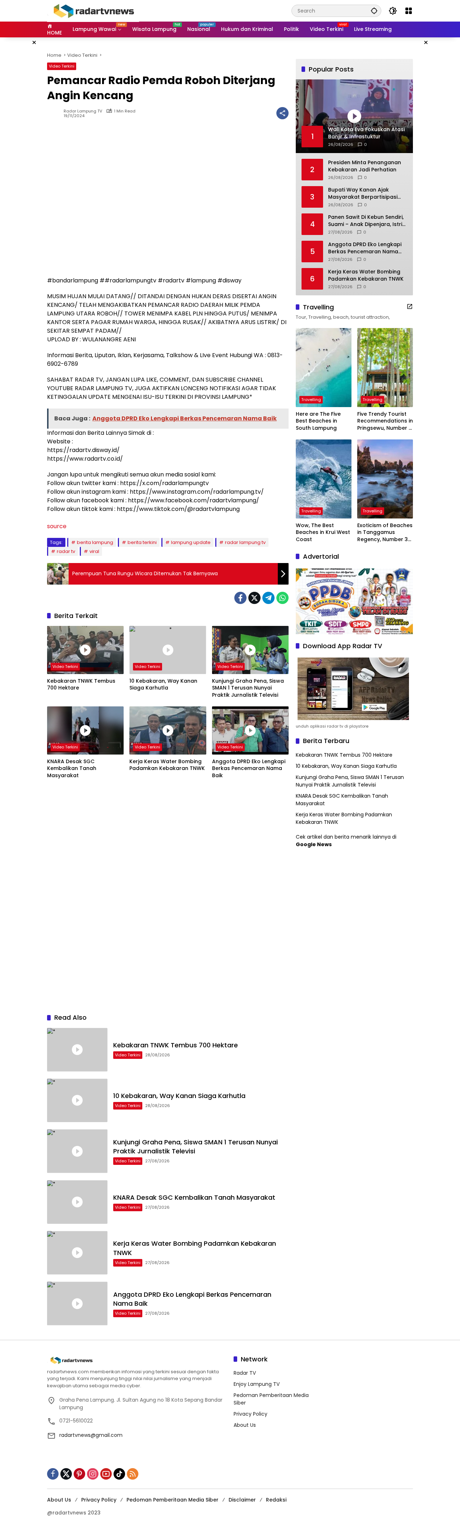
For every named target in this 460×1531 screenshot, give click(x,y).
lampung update (191, 542)
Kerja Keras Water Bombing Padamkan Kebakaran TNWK (167, 765)
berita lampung (95, 542)
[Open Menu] (408, 10)
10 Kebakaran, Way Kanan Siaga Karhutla (163, 685)
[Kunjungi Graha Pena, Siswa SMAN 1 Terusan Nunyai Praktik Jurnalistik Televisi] (250, 650)
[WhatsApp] (282, 598)
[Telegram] (268, 598)
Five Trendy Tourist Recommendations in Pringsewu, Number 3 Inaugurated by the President (385, 421)
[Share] (282, 113)
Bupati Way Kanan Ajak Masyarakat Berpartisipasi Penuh (362, 193)
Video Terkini (61, 66)
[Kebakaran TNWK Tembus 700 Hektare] (85, 650)
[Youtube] (106, 1474)
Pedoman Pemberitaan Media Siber (172, 1499)
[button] (374, 11)
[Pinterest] (79, 1474)
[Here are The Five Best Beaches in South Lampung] (323, 367)
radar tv (66, 551)
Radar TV (245, 1372)
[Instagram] (92, 1474)
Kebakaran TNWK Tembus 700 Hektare (81, 685)
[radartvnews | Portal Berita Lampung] (93, 10)
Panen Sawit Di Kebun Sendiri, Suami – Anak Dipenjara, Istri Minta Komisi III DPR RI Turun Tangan (366, 221)
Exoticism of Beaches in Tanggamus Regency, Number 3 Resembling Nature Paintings (385, 532)
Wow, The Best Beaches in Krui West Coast (323, 532)
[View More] (409, 306)
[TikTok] (119, 1474)
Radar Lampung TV (83, 111)
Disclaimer (242, 1499)
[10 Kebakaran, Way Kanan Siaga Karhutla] (167, 650)
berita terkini (142, 542)
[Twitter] (254, 598)
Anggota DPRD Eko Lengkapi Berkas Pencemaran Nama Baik (248, 768)
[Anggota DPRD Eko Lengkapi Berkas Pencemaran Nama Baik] (250, 730)
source (56, 526)
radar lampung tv (245, 542)
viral (94, 551)
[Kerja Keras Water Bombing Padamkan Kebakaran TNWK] (167, 730)
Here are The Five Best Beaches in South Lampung (318, 421)
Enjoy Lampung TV (257, 1384)
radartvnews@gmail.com (91, 1435)
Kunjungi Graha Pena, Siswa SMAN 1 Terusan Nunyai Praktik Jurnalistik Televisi (248, 688)
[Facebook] (240, 598)
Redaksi (276, 1499)
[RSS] (132, 1474)
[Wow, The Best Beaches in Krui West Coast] (323, 478)
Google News (314, 844)
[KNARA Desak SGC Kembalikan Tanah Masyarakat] (85, 730)
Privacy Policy (250, 1413)
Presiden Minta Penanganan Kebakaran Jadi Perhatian (364, 166)
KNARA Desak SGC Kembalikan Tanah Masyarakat (71, 768)
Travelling (311, 399)
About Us (245, 1425)
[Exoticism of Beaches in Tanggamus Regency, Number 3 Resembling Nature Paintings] (385, 478)
